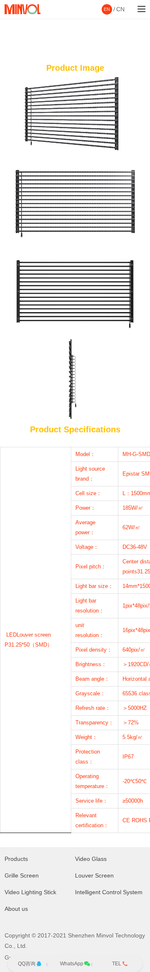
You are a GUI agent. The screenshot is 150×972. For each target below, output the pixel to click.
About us (16, 908)
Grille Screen (22, 875)
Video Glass (91, 858)
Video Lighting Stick (30, 892)
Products (16, 858)
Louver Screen (94, 875)
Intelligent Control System (108, 892)
